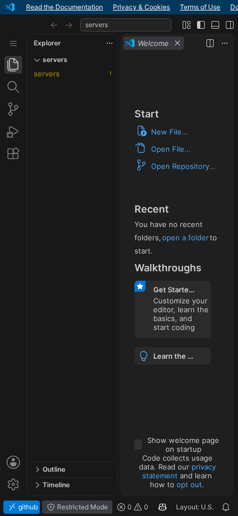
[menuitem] (13, 43)
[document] (177, 274)
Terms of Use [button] (200, 7)
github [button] (27, 507)
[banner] (119, 7)
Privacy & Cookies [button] (141, 7)
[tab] (13, 65)
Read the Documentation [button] (64, 7)
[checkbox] (138, 445)
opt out (189, 484)
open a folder (185, 237)
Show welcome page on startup (183, 444)
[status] (119, 507)
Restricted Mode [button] (81, 507)
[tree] (72, 265)
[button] (54, 25)
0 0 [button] (137, 507)
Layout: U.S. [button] (195, 507)
